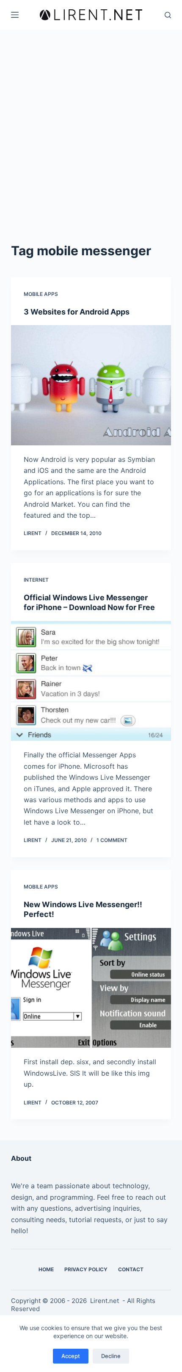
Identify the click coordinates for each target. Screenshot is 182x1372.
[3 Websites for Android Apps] (91, 385)
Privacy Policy (86, 1269)
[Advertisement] (91, 125)
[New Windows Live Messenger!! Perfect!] (91, 988)
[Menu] (15, 15)
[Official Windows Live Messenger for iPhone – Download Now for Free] (91, 681)
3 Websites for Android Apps (77, 311)
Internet (36, 580)
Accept (70, 1356)
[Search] (168, 15)
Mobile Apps (41, 294)
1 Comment (112, 840)
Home (46, 1269)
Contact (130, 1269)
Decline (111, 1356)
